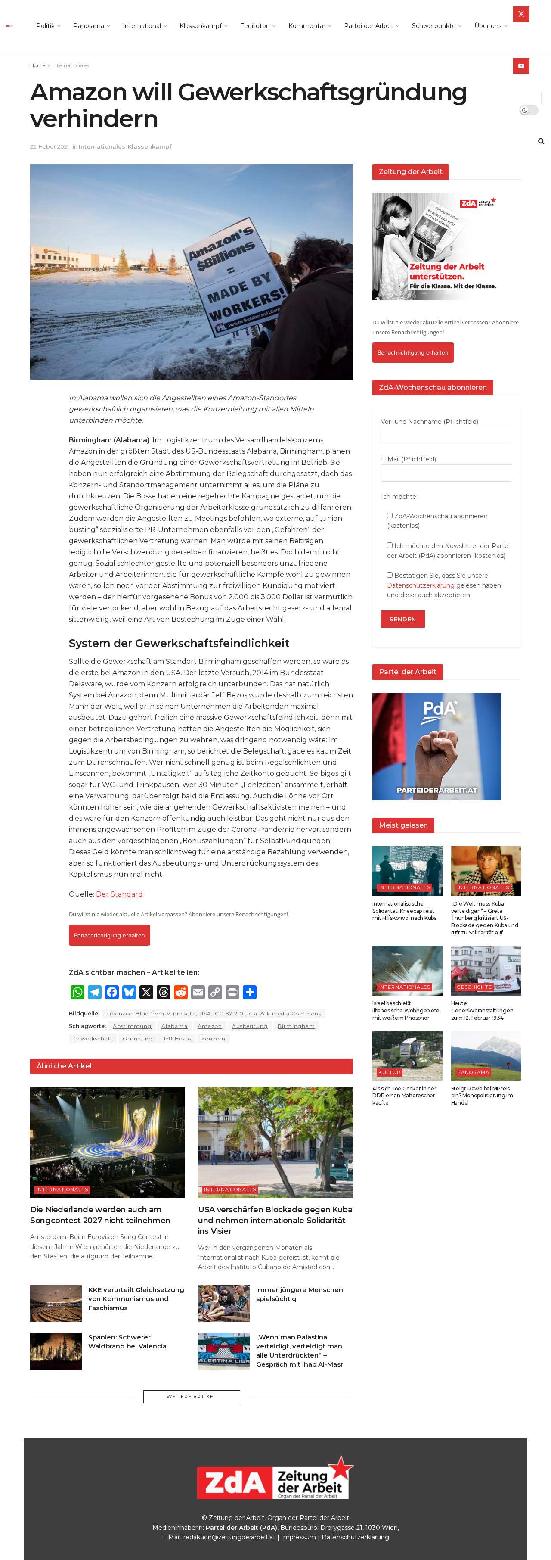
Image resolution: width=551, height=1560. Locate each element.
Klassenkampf (201, 26)
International (142, 26)
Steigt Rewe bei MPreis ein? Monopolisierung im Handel (482, 1095)
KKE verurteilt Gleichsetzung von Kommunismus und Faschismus (136, 1299)
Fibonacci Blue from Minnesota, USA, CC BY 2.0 (213, 1013)
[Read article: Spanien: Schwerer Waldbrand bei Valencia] (56, 1351)
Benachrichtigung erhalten (109, 935)
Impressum (298, 1537)
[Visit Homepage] (11, 26)
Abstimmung (132, 1026)
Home (37, 65)
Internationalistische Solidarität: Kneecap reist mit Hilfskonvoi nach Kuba (404, 911)
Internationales (70, 65)
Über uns (487, 26)
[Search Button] (541, 141)
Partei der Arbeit (368, 26)
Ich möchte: (399, 497)
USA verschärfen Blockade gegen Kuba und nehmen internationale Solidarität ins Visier (275, 1220)
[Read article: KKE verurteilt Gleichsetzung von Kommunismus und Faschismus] (56, 1303)
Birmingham (296, 1026)
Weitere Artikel (192, 1397)
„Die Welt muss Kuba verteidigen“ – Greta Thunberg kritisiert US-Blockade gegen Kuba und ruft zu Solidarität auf (484, 918)
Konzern (213, 1038)
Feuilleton (255, 26)
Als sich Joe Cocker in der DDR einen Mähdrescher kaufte (404, 1095)
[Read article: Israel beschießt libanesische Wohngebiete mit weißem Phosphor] (407, 971)
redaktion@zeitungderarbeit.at (229, 1537)
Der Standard (119, 894)
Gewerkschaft (93, 1038)
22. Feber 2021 (49, 146)
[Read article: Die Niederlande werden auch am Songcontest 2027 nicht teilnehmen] (107, 1142)
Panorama (88, 26)
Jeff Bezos (177, 1038)
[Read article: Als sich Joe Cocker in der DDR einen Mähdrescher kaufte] (407, 1055)
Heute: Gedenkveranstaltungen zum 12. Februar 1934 (482, 1010)
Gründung (138, 1038)
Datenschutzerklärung (421, 585)
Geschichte (474, 987)
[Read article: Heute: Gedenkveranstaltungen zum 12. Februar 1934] (486, 971)
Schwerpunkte (434, 26)
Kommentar (306, 26)
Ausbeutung (250, 1026)
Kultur (389, 1072)
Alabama (174, 1026)
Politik (45, 26)
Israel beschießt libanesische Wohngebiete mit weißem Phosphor (406, 1010)
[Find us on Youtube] (521, 66)
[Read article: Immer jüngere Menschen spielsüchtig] (224, 1303)
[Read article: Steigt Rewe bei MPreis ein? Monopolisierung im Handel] (486, 1055)
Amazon (210, 1026)
